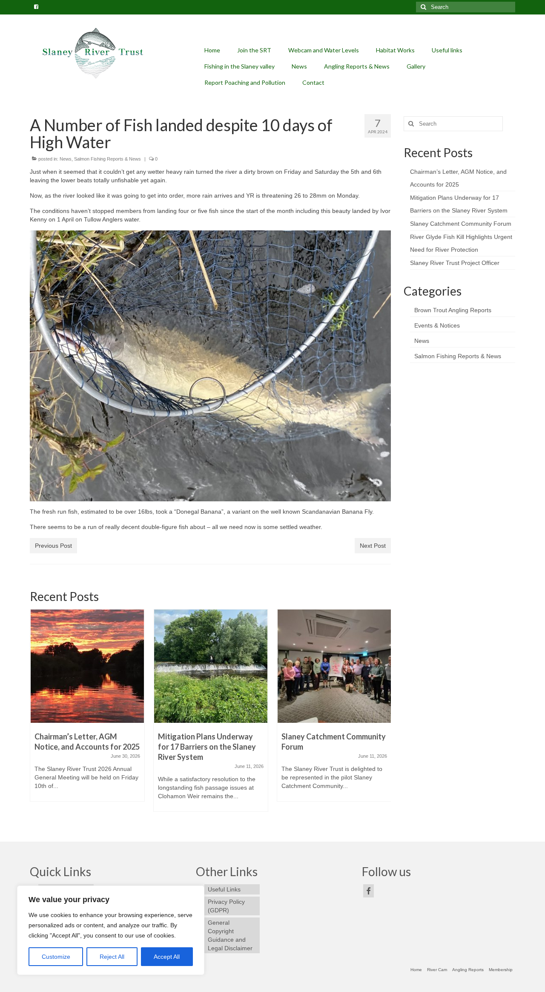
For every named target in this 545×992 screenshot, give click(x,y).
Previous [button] (37, 714)
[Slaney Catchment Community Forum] (334, 666)
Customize (56, 956)
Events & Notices (437, 325)
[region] (110, 930)
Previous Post (53, 545)
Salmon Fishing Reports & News (107, 158)
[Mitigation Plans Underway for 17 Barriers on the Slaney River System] (211, 666)
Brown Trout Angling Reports (452, 310)
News (66, 158)
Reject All (112, 956)
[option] (87, 709)
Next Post (373, 545)
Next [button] (383, 714)
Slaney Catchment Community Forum (460, 223)
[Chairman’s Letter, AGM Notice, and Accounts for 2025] (87, 666)
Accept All (167, 956)
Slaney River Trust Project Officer (454, 262)
